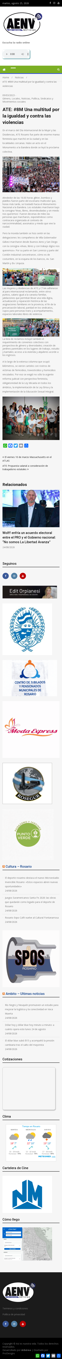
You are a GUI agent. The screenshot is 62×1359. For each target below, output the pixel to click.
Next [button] (57, 523)
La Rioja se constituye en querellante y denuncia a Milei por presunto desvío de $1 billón (30, 537)
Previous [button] (4, 523)
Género (6, 98)
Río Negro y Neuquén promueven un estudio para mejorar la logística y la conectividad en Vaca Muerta (31, 1009)
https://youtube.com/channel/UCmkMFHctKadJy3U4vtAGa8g (59, 3)
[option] (31, 519)
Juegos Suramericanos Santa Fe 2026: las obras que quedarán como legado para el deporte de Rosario (30, 902)
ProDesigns (8, 1353)
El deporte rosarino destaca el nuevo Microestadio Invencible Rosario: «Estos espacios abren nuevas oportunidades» (32, 882)
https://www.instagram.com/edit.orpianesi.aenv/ (54, 3)
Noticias (25, 98)
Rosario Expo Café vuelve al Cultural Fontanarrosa (32, 917)
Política (35, 98)
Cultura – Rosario (19, 866)
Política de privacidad (13, 1314)
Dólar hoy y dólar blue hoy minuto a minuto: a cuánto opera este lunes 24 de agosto (29, 1027)
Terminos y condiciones (15, 1308)
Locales (16, 98)
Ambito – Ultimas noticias (25, 994)
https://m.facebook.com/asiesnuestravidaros (50, 3)
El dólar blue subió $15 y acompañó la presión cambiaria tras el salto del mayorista (29, 1042)
